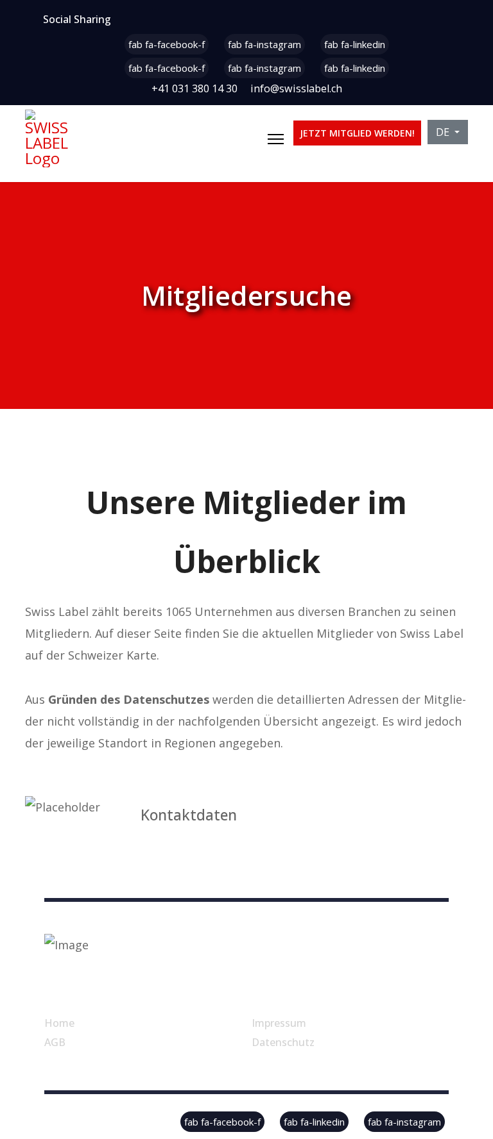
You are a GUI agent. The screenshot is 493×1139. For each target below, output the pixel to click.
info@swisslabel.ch (296, 88)
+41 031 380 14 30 (194, 88)
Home (59, 1023)
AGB (54, 1042)
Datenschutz (283, 1042)
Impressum (279, 1023)
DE (444, 132)
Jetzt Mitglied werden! (357, 133)
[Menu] (276, 139)
